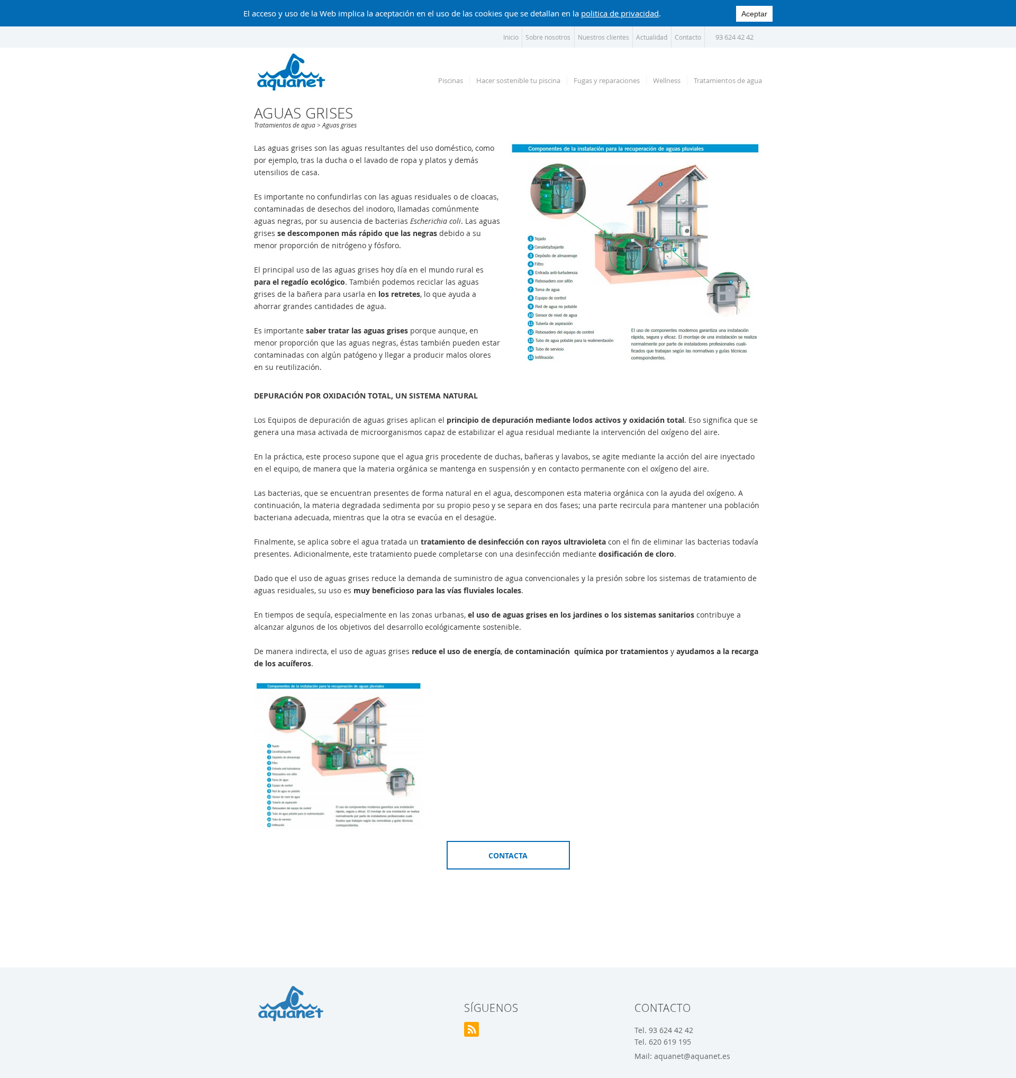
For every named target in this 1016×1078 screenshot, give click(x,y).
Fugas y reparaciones (607, 80)
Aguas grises (339, 125)
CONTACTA (508, 855)
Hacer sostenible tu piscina (518, 80)
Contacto (688, 37)
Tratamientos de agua (728, 80)
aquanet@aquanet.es (692, 1056)
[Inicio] (291, 71)
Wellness (667, 80)
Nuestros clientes (603, 37)
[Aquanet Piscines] (291, 1004)
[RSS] (471, 1029)
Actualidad (651, 37)
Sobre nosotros (547, 37)
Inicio (511, 37)
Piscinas (450, 80)
